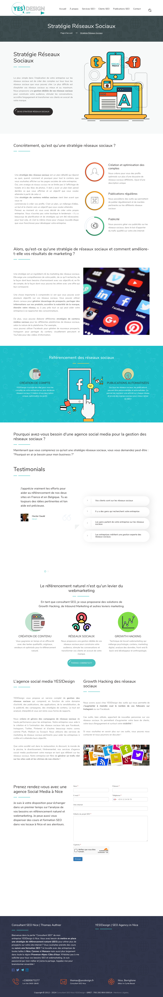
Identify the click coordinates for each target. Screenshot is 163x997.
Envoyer (78, 859)
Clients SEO (104, 9)
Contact (137, 9)
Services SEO (88, 9)
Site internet (78, 805)
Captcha (77, 845)
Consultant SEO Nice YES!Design (71, 992)
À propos (74, 9)
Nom (75, 786)
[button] (45, 571)
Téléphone (116, 795)
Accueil (62, 9)
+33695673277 (31, 980)
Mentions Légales (121, 992)
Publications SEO (121, 9)
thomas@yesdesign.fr (82, 980)
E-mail (76, 795)
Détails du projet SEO (82, 814)
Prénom (115, 786)
